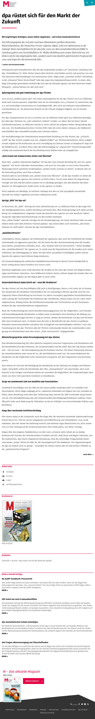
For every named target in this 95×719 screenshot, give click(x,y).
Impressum (9, 709)
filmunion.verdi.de (47, 713)
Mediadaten (21, 709)
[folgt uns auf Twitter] (82, 704)
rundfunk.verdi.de (68, 709)
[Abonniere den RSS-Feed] (87, 704)
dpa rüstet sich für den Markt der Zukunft (35, 560)
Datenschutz (54, 709)
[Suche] (71, 704)
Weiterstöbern (32, 681)
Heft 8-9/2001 (7, 543)
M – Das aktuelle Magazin (21, 671)
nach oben (87, 454)
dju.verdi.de (82, 709)
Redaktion (33, 709)
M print (14, 560)
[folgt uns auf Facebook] (79, 704)
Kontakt (43, 709)
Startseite (6, 560)
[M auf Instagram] (84, 704)
